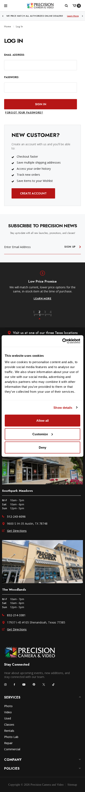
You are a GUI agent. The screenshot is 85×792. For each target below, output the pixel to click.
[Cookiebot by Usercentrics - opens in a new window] (62, 341)
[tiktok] (53, 684)
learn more (42, 298)
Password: (11, 77)
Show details (62, 407)
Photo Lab (11, 737)
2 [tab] (42, 315)
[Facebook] (14, 684)
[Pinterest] (34, 684)
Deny (42, 447)
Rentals (9, 731)
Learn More (73, 15)
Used (7, 718)
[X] (43, 684)
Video (8, 712)
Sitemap (72, 784)
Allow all (42, 420)
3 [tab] (47, 315)
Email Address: (14, 55)
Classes (9, 724)
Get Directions (17, 531)
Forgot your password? (24, 112)
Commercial (12, 749)
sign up (70, 247)
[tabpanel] (42, 285)
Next (82, 16)
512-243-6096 (16, 516)
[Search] (66, 5)
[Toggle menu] (5, 5)
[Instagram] (5, 684)
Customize (40, 434)
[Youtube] (23, 684)
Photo (8, 706)
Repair (8, 743)
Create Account (33, 193)
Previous (2, 16)
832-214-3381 (16, 615)
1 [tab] (36, 315)
